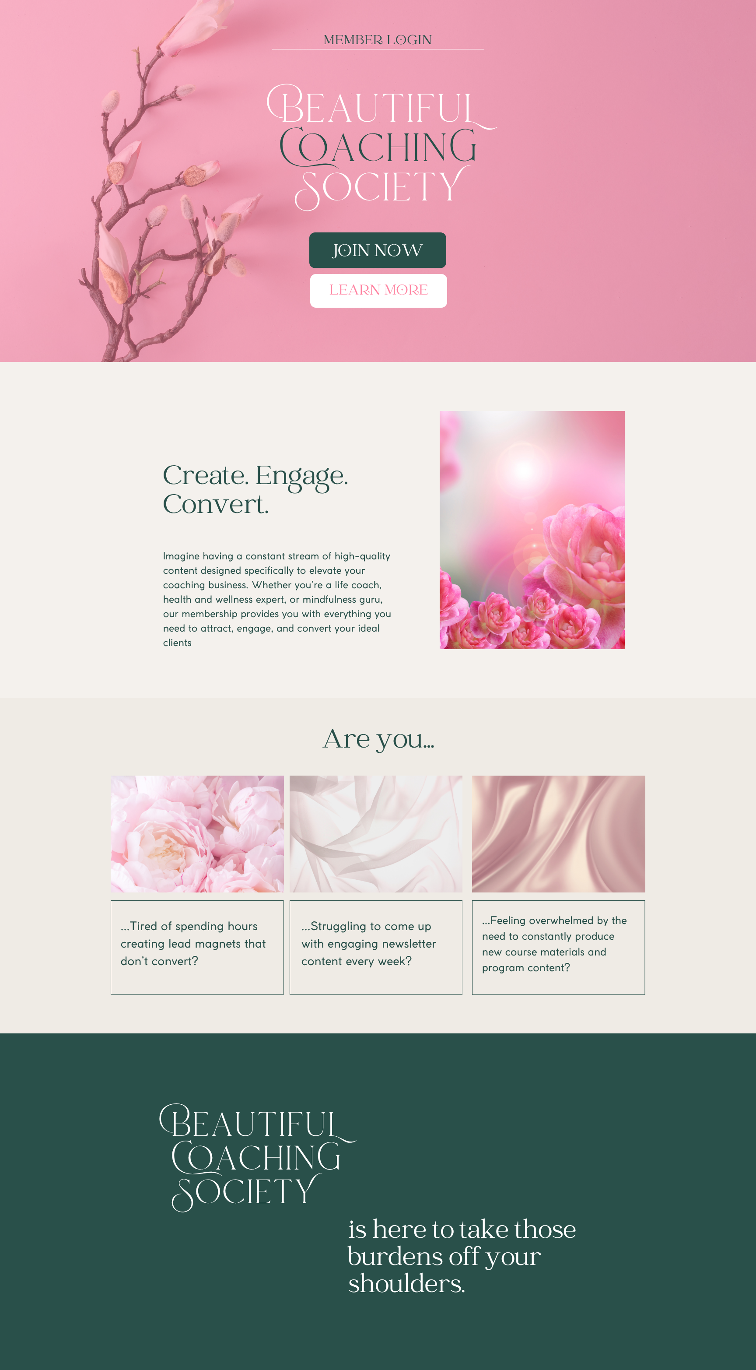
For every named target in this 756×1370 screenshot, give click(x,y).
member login (377, 41)
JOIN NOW (379, 251)
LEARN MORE (378, 291)
